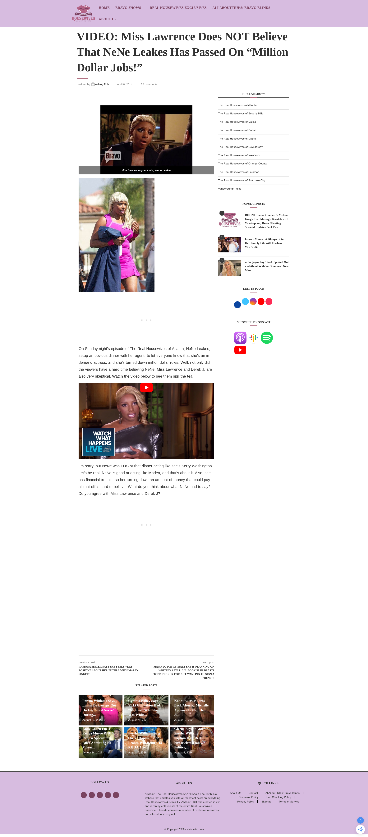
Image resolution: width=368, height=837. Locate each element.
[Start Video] (146, 421)
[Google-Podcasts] (253, 333)
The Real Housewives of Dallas (237, 121)
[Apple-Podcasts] (240, 333)
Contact (253, 792)
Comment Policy (248, 797)
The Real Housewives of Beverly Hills (240, 113)
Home (104, 8)
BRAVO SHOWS (128, 8)
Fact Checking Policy (278, 797)
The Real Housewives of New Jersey (240, 146)
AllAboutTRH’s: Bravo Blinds (241, 8)
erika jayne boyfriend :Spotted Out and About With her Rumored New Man (267, 266)
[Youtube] (240, 346)
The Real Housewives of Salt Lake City (241, 180)
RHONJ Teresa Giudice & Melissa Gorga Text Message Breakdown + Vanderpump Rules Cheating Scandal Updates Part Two (267, 221)
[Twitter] (92, 795)
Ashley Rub (102, 84)
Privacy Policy (245, 801)
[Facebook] (84, 795)
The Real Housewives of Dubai (236, 130)
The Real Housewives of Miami (237, 138)
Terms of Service (289, 801)
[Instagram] (100, 795)
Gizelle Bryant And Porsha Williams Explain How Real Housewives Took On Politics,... (189, 738)
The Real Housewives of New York (239, 155)
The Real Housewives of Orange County (242, 163)
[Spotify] (267, 333)
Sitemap (266, 801)
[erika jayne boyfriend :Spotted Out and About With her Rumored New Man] (229, 268)
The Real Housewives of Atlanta (237, 105)
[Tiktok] (108, 795)
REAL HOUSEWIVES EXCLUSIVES (178, 8)
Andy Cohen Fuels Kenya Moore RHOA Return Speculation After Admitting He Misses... (98, 738)
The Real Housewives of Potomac (238, 171)
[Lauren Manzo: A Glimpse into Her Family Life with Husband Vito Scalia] (229, 244)
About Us (107, 19)
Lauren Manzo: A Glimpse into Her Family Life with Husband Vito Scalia (264, 243)
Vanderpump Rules (229, 188)
